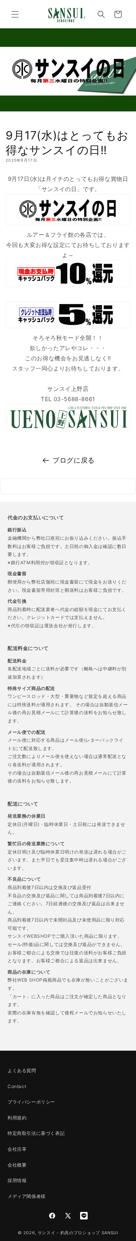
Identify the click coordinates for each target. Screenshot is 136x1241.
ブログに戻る (74, 460)
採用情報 (17, 1180)
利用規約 (17, 1118)
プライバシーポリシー (31, 1102)
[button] (15, 14)
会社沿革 (17, 1149)
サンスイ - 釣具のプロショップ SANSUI (78, 1232)
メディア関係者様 (27, 1196)
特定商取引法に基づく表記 (36, 1133)
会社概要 (17, 1165)
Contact (17, 1086)
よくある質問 (22, 1070)
